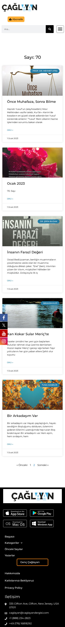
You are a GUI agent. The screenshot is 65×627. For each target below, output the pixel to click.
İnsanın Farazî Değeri (25, 252)
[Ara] (50, 29)
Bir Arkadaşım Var (22, 416)
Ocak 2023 (16, 183)
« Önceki (22, 465)
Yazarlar (10, 555)
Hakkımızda (12, 573)
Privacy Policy (13, 587)
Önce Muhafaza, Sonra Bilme (31, 102)
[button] (60, 29)
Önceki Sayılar (14, 549)
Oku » (10, 130)
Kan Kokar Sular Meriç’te (28, 334)
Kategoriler (12, 542)
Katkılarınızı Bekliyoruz (19, 580)
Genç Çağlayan (30, 562)
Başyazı (9, 536)
